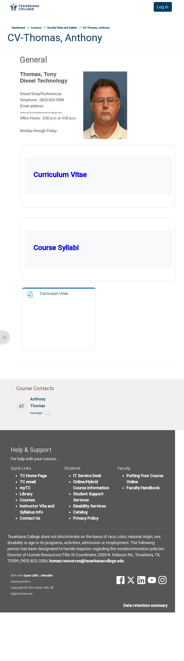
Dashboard (18, 27)
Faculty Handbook (143, 487)
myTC (25, 487)
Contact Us (30, 518)
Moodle (47, 575)
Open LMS (31, 575)
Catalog (80, 512)
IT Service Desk (87, 475)
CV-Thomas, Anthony (96, 27)
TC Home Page (33, 475)
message (36, 413)
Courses (36, 27)
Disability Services (89, 506)
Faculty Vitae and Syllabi (62, 27)
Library (26, 493)
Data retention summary (145, 605)
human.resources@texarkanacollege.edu (86, 560)
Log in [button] (163, 6)
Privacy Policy (86, 518)
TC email (28, 481)
